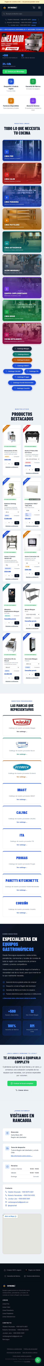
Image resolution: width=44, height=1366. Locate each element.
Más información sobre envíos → (21, 1156)
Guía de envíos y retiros (30, 1352)
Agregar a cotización (12, 467)
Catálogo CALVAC (14, 371)
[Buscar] (4, 14)
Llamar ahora (23, 1090)
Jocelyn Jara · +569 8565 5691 (19, 1199)
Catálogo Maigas (23, 348)
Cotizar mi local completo (23, 1083)
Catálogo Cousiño (23, 388)
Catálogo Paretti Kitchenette (23, 382)
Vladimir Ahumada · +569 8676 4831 (20, 1192)
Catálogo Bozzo (23, 354)
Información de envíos (14, 1352)
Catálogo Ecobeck (23, 360)
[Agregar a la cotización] (16, 463)
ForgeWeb (27, 1361)
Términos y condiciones (14, 1349)
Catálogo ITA (33, 371)
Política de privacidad (30, 1349)
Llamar (34, 19)
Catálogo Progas (23, 377)
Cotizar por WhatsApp (16, 71)
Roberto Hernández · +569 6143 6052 (21, 1195)
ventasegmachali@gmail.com (18, 1202)
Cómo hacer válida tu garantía (22, 1356)
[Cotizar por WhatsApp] (38, 1360)
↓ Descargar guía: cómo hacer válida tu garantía (19, 998)
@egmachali (12, 1205)
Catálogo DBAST (23, 365)
